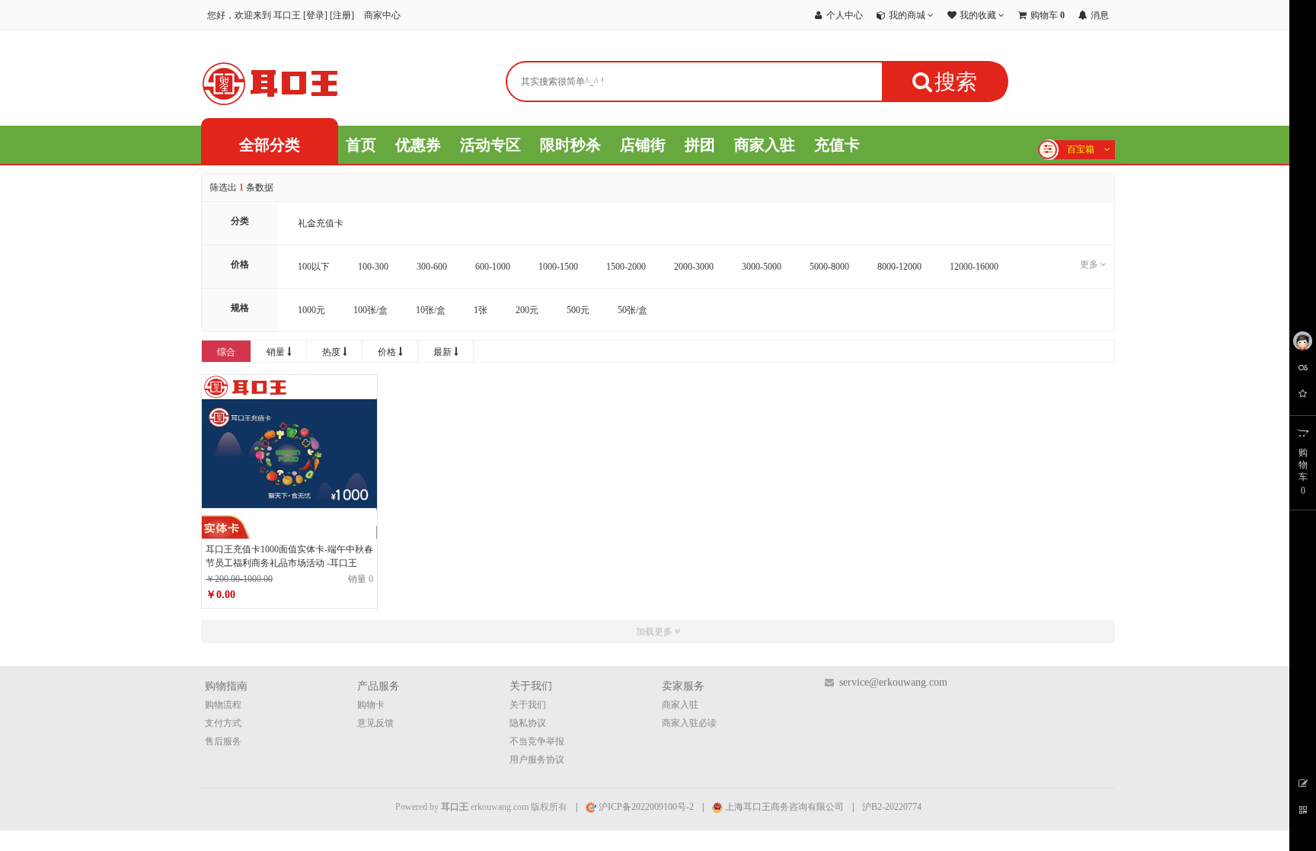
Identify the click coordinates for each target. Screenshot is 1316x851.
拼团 (700, 144)
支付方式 (223, 723)
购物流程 (223, 704)
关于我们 (527, 704)
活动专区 (490, 144)
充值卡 (837, 144)
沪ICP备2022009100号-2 (645, 806)
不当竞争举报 (536, 741)
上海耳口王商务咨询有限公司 (783, 806)
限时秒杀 (570, 144)
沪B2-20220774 (892, 806)
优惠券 (418, 144)
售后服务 (223, 741)
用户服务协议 (536, 759)
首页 (361, 144)
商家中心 (382, 15)
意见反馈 (375, 723)
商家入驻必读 (689, 723)
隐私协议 (527, 723)
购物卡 (371, 704)
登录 (315, 15)
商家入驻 (764, 144)
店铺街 (643, 144)
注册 (342, 15)
